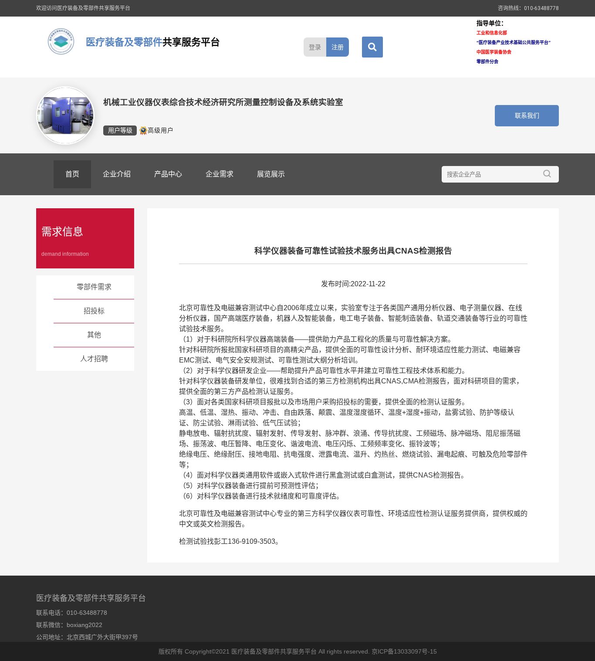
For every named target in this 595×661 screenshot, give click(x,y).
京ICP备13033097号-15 (404, 651)
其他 (94, 335)
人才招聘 (94, 359)
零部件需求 (94, 287)
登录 (315, 47)
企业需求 (219, 174)
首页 (72, 174)
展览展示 (271, 174)
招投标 (94, 311)
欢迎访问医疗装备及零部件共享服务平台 (83, 8)
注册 (337, 47)
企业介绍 (117, 174)
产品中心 (168, 174)
